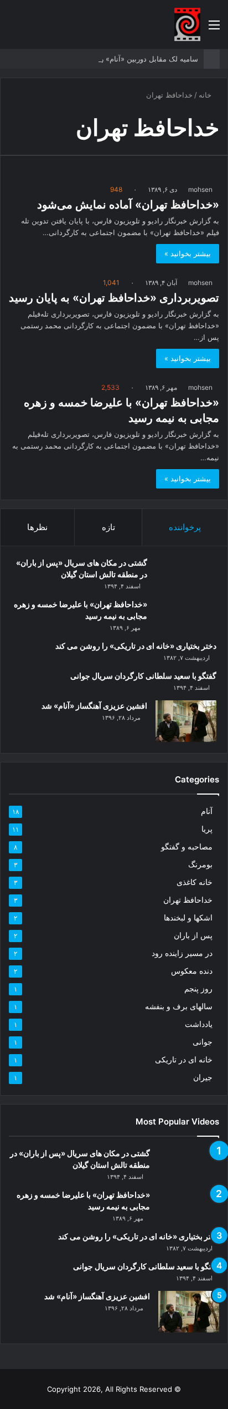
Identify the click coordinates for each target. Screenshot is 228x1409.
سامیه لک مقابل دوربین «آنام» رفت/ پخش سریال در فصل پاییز (102, 58)
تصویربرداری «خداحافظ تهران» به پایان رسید (114, 297)
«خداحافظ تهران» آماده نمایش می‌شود (128, 204)
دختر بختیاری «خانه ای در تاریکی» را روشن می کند (135, 645)
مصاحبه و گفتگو (187, 846)
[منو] (214, 28)
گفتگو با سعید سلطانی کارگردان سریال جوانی (143, 675)
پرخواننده (185, 527)
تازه (108, 527)
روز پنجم (198, 988)
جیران (203, 1077)
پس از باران (193, 935)
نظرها (37, 527)
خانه (206, 94)
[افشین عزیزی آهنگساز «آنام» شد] (186, 721)
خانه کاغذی (195, 882)
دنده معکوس (192, 971)
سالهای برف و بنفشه (179, 1006)
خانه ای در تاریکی (184, 1059)
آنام (207, 811)
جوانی (203, 1041)
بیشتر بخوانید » (187, 253)
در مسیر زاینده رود (182, 953)
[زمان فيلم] (187, 24)
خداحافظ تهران (188, 900)
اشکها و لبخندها (188, 917)
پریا (207, 829)
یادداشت (199, 1024)
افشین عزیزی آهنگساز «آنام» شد (94, 705)
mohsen (200, 189)
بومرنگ (200, 864)
